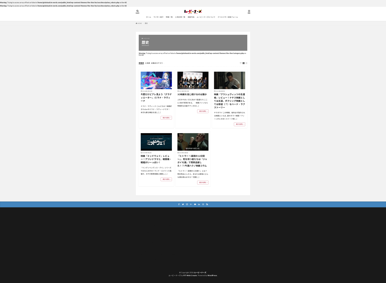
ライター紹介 (158, 17)
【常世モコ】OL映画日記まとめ (150, 228)
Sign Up (141, 224)
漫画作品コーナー (145, 263)
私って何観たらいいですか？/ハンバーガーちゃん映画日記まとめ (163, 266)
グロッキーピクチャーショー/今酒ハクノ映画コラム (158, 236)
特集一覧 (169, 17)
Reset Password (144, 222)
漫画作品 (191, 17)
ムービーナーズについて (206, 17)
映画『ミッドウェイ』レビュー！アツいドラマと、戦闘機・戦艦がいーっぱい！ (156, 159)
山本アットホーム (145, 261)
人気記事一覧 (180, 17)
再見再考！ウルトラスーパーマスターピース (155, 256)
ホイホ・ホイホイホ (145, 244)
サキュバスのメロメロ (146, 238)
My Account (142, 217)
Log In (140, 214)
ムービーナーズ (200, 272)
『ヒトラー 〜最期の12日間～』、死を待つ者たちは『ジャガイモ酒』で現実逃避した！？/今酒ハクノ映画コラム (192, 161)
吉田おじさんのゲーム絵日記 (149, 260)
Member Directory (145, 216)
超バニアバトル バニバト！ (148, 268)
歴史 (146, 23)
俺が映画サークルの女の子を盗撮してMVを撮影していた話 (160, 255)
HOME (140, 23)
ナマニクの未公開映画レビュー (150, 243)
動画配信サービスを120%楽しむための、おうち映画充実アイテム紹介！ (166, 258)
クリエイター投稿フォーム (228, 17)
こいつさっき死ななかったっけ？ (151, 229)
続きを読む (166, 118)
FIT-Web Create (190, 275)
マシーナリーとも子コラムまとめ (151, 246)
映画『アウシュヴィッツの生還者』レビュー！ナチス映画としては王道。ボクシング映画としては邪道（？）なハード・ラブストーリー (229, 101)
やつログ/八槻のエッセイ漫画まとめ (152, 233)
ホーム (148, 17)
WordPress (212, 275)
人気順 (147, 63)
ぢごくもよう (143, 231)
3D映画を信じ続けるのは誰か (192, 94)
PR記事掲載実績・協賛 (147, 221)
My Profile (142, 219)
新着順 (141, 63)
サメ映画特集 (143, 239)
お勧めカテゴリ (157, 63)
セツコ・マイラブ (145, 241)
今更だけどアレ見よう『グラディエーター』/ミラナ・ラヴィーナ (156, 97)
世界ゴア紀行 (143, 251)
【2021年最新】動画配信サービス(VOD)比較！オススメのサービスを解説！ (168, 226)
